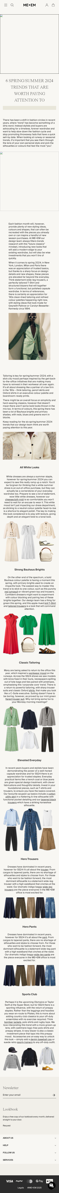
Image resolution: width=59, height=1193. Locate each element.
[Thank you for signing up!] (54, 1095)
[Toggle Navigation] (6, 5)
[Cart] (53, 5)
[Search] (12, 5)
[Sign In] (47, 5)
